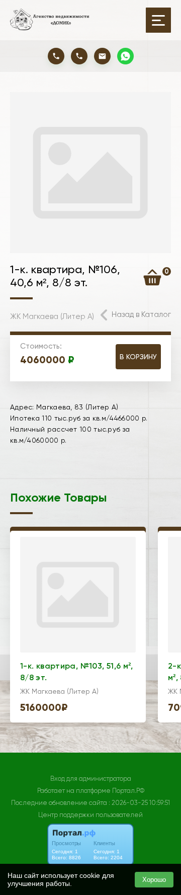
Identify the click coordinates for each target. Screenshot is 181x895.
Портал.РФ (128, 790)
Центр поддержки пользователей (90, 815)
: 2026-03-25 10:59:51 (139, 802)
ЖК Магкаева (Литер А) (52, 316)
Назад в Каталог (141, 314)
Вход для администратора (90, 778)
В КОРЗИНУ (138, 357)
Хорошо (154, 879)
